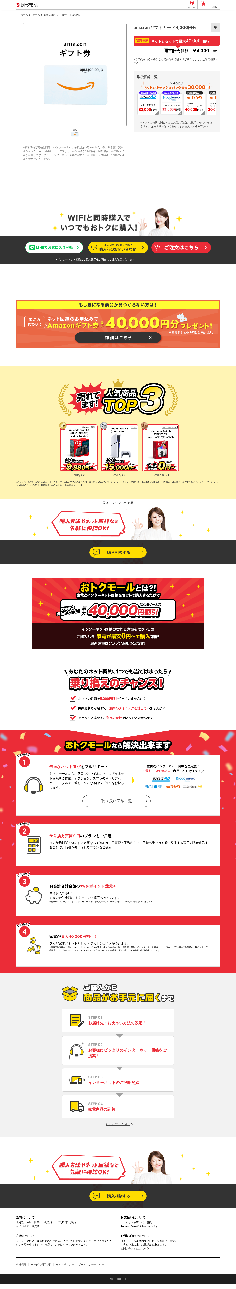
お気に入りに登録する (215, 27)
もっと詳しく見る (118, 1124)
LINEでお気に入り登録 (38, 244)
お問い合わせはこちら (134, 1248)
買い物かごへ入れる (181, 247)
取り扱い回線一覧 (116, 801)
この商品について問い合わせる (118, 247)
